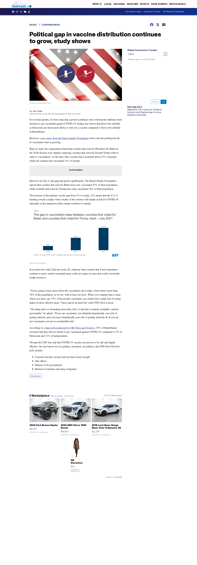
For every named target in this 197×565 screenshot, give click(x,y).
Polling (81, 123)
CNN (53, 269)
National (119, 4)
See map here (134, 107)
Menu (96, 4)
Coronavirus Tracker (152, 11)
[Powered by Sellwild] (118, 477)
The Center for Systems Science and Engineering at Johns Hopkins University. (144, 112)
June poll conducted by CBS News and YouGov (70, 327)
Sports (144, 4)
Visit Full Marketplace (113, 396)
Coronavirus (51, 24)
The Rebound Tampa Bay (173, 11)
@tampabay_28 (29, 12)
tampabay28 (21, 12)
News (33, 24)
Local (108, 4)
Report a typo (36, 376)
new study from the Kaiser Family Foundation (65, 138)
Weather (132, 4)
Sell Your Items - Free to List (62, 396)
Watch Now (176, 4)
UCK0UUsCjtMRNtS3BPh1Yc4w (26, 12)
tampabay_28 (17, 12)
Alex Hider (37, 111)
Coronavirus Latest (133, 11)
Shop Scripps (159, 4)
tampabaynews (14, 12)
